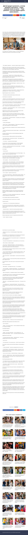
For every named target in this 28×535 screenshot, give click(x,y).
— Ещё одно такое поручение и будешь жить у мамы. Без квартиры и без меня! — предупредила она (20, 451)
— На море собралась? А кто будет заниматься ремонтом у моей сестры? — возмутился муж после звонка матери (8, 526)
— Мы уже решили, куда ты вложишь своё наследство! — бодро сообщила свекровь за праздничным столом (20, 463)
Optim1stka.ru (7, 1)
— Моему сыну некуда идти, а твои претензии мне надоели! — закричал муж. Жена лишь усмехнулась (7, 488)
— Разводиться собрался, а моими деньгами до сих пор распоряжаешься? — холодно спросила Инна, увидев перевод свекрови (20, 425)
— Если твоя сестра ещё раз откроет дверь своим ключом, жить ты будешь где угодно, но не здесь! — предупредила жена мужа (7, 463)
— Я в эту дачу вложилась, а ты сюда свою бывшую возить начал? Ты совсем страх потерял (20, 475)
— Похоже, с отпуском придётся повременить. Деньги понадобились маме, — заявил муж (8, 451)
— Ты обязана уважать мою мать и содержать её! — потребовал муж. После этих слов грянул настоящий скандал (19, 501)
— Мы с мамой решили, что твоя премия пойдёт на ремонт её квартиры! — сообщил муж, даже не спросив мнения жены (7, 475)
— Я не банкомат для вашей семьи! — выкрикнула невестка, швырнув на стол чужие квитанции (20, 526)
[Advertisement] (14, 26)
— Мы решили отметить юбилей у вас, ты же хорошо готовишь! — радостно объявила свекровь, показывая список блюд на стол (8, 501)
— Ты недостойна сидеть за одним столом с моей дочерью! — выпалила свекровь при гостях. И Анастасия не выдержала (20, 488)
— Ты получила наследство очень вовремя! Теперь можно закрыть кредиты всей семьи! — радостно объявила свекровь (7, 514)
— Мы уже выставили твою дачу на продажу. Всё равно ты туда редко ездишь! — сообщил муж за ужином (20, 514)
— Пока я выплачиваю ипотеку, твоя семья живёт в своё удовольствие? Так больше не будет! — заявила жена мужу (20, 438)
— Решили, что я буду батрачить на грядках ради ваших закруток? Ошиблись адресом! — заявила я (7, 438)
